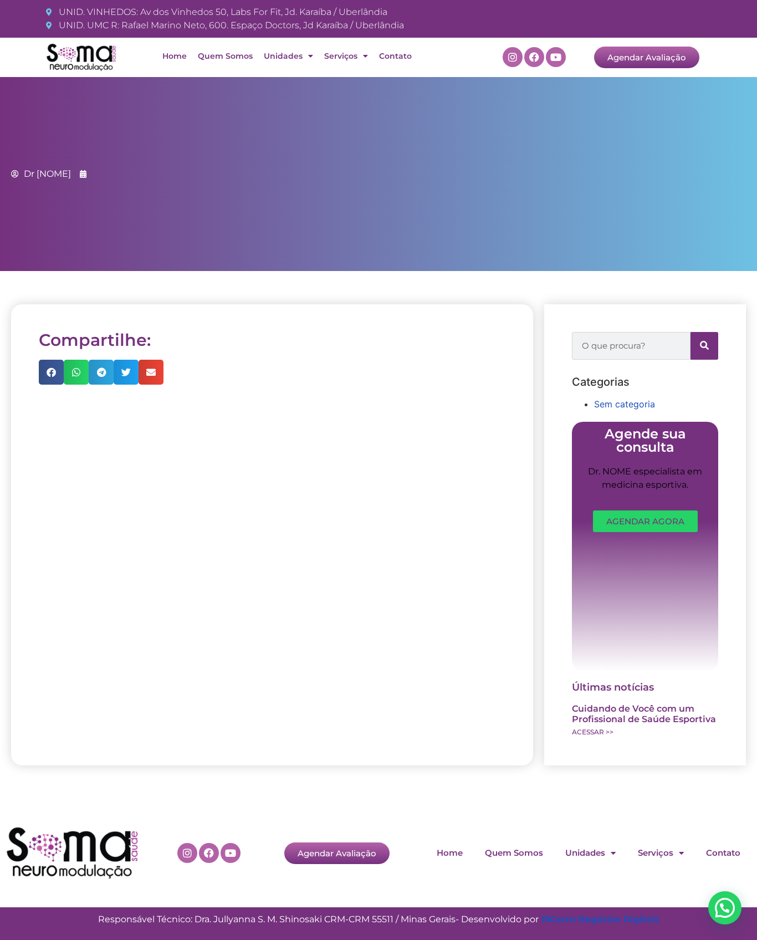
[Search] (704, 346)
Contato (395, 56)
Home (174, 56)
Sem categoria (624, 404)
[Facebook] (534, 57)
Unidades (283, 56)
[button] (51, 372)
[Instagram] (513, 57)
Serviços (340, 56)
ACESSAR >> (592, 732)
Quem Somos (225, 56)
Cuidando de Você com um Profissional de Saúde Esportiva (644, 713)
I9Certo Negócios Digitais (600, 919)
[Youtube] (556, 57)
